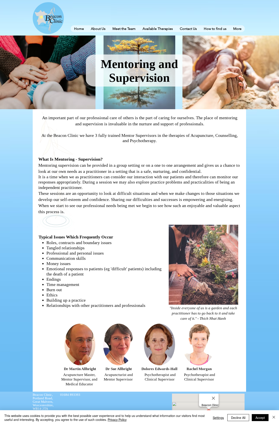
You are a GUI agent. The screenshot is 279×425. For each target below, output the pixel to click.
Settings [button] (218, 417)
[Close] (273, 418)
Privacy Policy (117, 419)
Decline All (238, 417)
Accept (260, 417)
